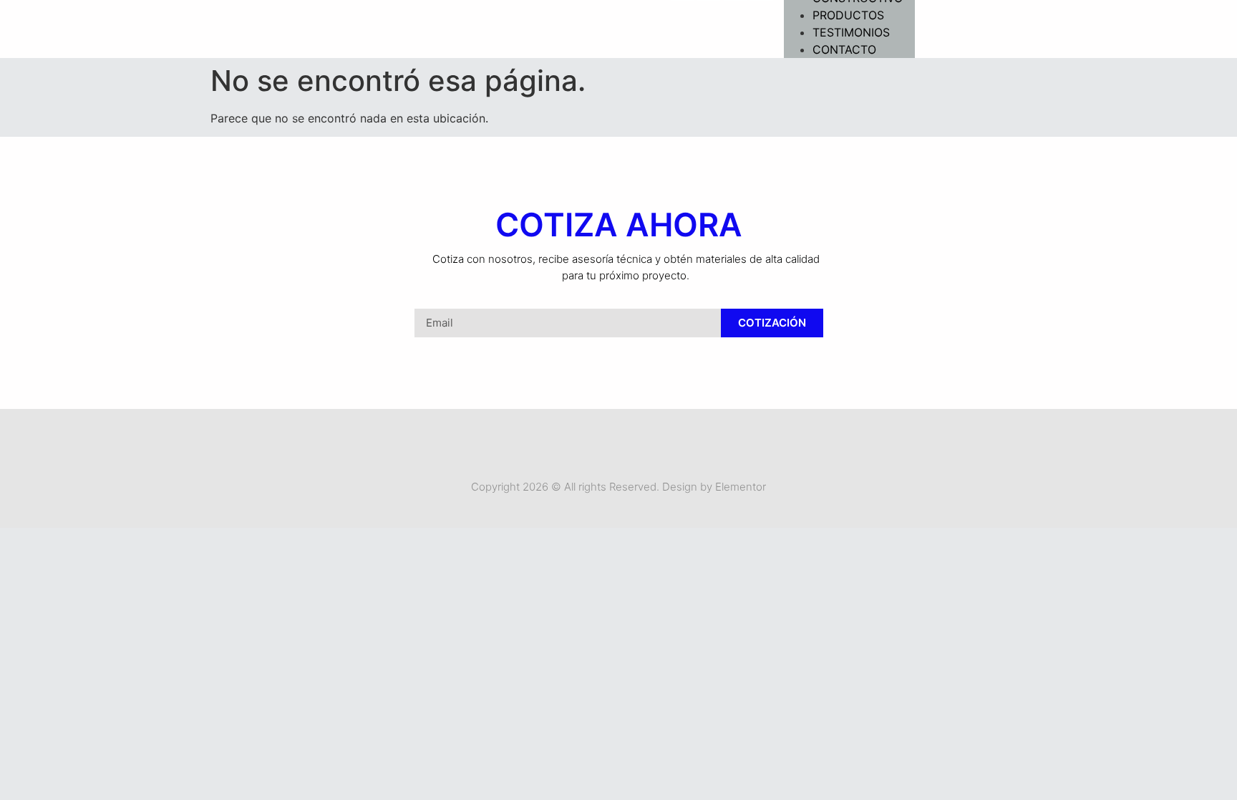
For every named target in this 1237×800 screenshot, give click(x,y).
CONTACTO (844, 49)
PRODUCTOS (848, 15)
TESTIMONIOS (851, 32)
